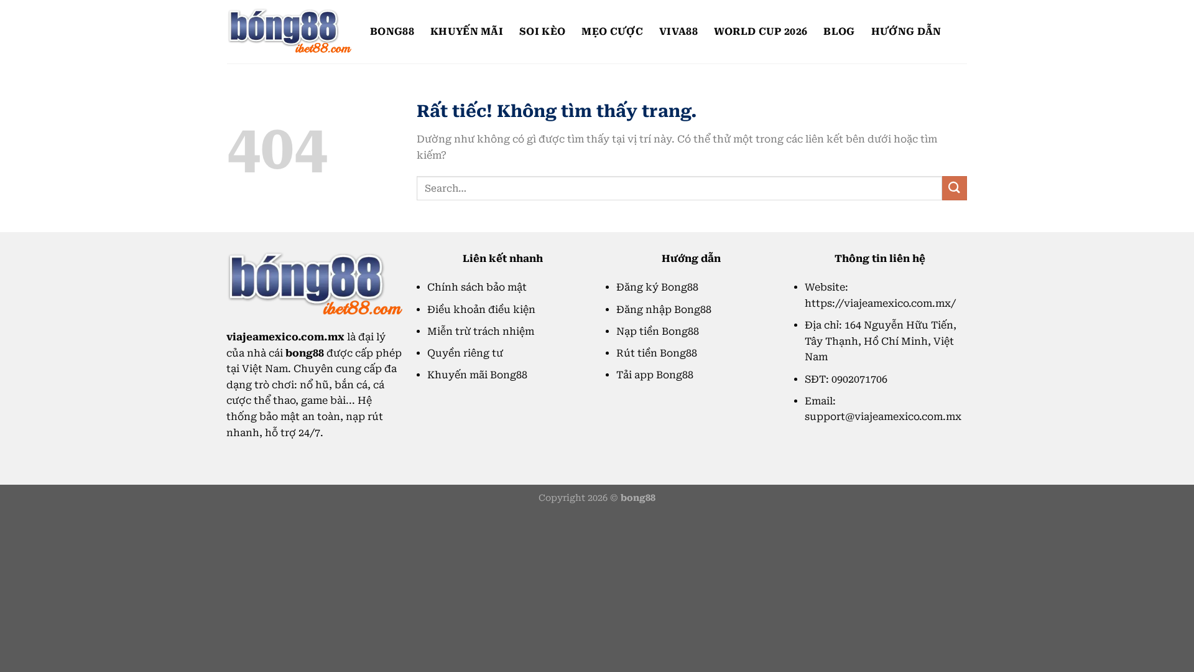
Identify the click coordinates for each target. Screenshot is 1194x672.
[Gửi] (954, 188)
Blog (838, 31)
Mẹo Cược (612, 31)
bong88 (392, 31)
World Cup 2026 (760, 31)
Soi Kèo (542, 31)
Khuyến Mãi (466, 31)
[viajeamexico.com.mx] (289, 31)
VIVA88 (678, 31)
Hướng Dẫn (906, 31)
